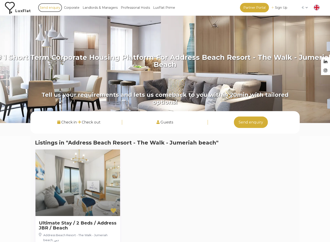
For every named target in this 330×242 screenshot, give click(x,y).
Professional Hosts (135, 8)
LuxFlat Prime (164, 8)
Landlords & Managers (100, 8)
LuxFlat (23, 11)
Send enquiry (50, 8)
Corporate (71, 8)
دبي (56, 240)
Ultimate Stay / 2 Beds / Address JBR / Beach (78, 225)
